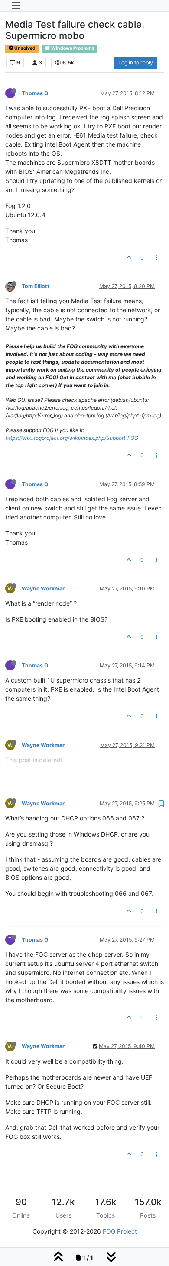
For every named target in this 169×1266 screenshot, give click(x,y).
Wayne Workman (44, 588)
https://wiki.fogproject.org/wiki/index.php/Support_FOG (72, 438)
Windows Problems (72, 48)
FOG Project (120, 1231)
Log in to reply (135, 62)
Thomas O (35, 93)
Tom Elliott (35, 286)
